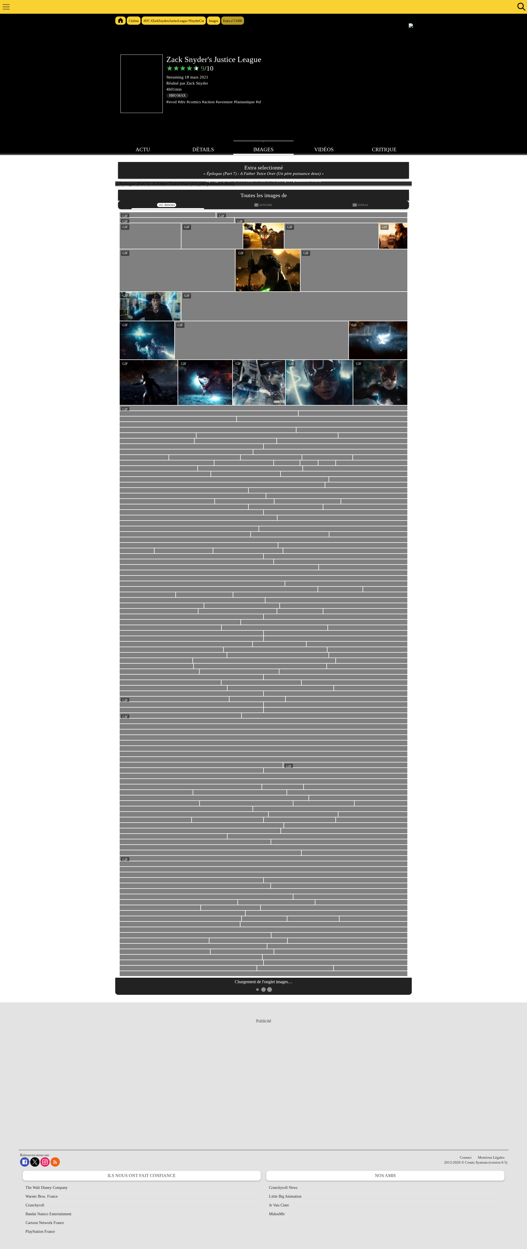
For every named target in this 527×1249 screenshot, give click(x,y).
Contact (466, 1157)
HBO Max (177, 95)
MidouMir (277, 1214)
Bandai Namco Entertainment (48, 1214)
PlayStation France (40, 1232)
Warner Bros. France (42, 1196)
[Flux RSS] (55, 1162)
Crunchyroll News (283, 1188)
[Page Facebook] (24, 1162)
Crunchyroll (35, 1205)
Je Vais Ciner (279, 1205)
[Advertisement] (263, 1079)
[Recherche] (520, 7)
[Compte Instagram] (45, 1162)
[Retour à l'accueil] (260, 7)
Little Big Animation (285, 1196)
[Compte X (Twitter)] (35, 1162)
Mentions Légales (491, 1157)
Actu (143, 149)
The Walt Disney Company (47, 1188)
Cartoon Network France (45, 1223)
